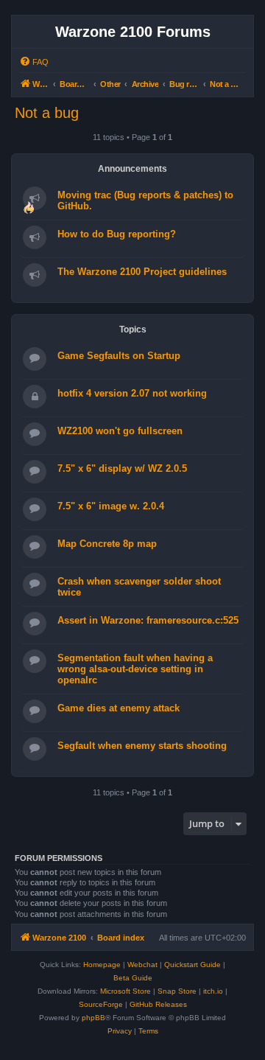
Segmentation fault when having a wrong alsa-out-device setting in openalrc (135, 669)
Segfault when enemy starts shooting (142, 745)
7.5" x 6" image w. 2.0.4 (110, 506)
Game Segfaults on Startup (118, 355)
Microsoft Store (125, 991)
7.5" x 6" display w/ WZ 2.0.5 (122, 468)
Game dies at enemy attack (118, 708)
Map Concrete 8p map (107, 543)
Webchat (142, 964)
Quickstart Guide (192, 964)
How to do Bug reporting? (116, 234)
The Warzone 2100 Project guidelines (142, 271)
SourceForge (101, 1004)
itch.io (213, 991)
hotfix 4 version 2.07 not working (132, 393)
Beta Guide (132, 978)
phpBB (93, 1018)
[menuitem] (34, 62)
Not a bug (47, 113)
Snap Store (177, 991)
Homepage (102, 964)
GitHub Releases (158, 1004)
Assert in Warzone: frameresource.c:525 (148, 620)
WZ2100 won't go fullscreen (120, 430)
